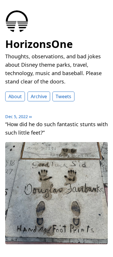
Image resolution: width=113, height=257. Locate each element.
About (15, 96)
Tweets (63, 96)
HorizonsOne (39, 44)
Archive (39, 96)
